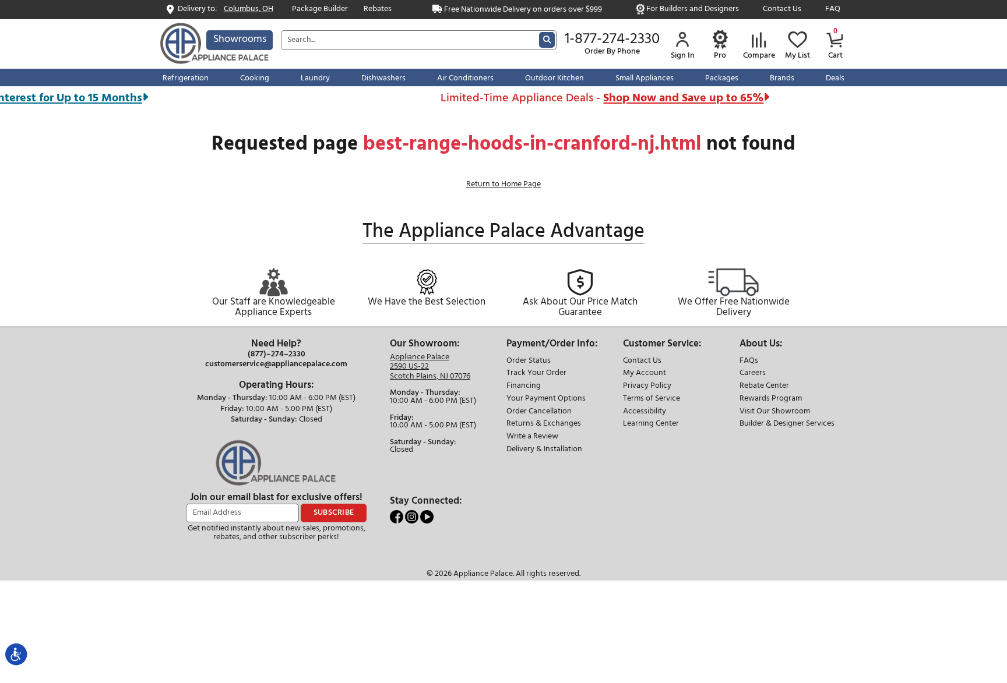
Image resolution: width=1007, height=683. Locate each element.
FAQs (749, 361)
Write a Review (532, 437)
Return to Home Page (503, 184)
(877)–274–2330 (276, 355)
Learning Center (651, 424)
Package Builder (320, 9)
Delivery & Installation (544, 449)
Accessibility (644, 412)
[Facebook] (397, 517)
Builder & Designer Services (787, 424)
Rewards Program (771, 399)
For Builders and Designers (692, 9)
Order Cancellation (539, 412)
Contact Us (782, 9)
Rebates (378, 9)
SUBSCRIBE (334, 513)
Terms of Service (651, 399)
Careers (753, 373)
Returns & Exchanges (543, 424)
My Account (644, 373)
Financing (523, 386)
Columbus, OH (248, 10)
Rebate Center (764, 386)
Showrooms (239, 39)
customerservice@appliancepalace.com (276, 364)
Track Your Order (536, 373)
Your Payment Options (546, 399)
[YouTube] (427, 517)
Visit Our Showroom (775, 412)
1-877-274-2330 (612, 39)
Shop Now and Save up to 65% (673, 98)
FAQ (832, 9)
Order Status (528, 361)
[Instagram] (412, 517)
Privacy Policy (647, 386)
